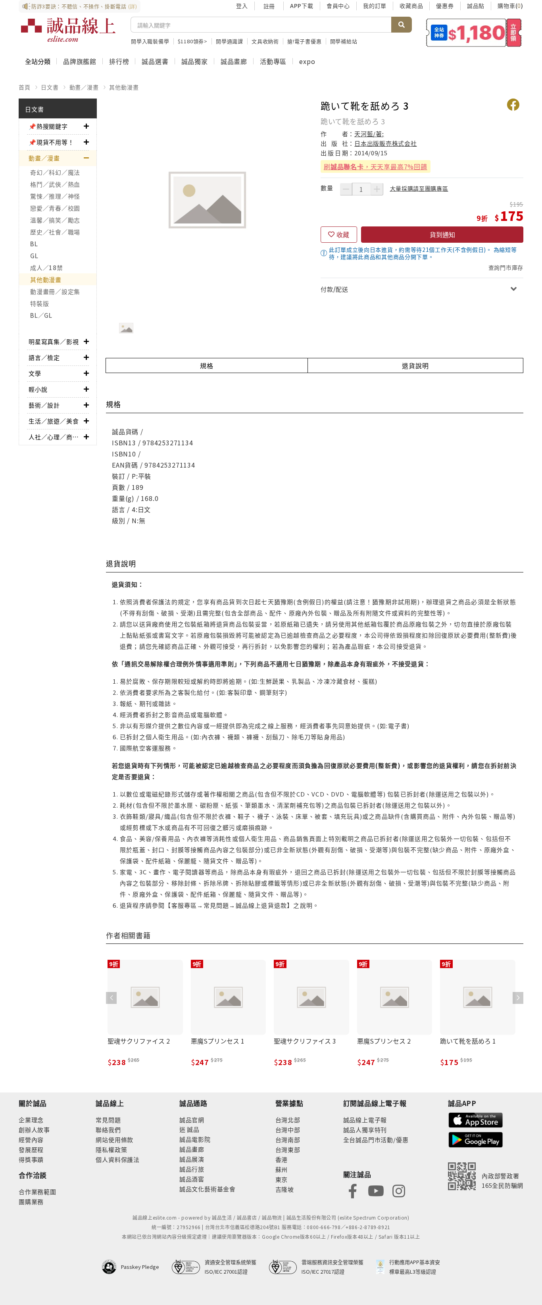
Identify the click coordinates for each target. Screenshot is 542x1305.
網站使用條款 (114, 1139)
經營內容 (31, 1139)
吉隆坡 (284, 1189)
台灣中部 (287, 1129)
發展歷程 (31, 1149)
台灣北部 (287, 1120)
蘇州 (281, 1169)
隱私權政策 (111, 1149)
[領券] (474, 32)
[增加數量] (377, 189)
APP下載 (301, 6)
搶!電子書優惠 (304, 41)
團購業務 (31, 1201)
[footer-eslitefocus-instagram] (398, 1190)
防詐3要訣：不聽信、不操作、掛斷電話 (84, 6)
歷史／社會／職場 (55, 232)
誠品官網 (191, 1120)
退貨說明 (415, 365)
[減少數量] (346, 189)
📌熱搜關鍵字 (48, 126)
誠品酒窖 (191, 1179)
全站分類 (37, 61)
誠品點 (475, 6)
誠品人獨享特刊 (365, 1129)
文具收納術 (265, 41)
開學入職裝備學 (150, 41)
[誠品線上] (68, 30)
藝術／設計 (44, 405)
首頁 (25, 87)
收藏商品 (411, 6)
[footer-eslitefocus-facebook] (352, 1190)
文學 (35, 373)
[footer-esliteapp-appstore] (476, 1119)
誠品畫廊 (234, 61)
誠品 (193, 1129)
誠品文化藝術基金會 (207, 1189)
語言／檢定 (44, 357)
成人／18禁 (46, 267)
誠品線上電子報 (365, 1120)
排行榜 (119, 61)
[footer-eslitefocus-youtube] (375, 1190)
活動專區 (273, 61)
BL (34, 244)
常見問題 (108, 1120)
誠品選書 (155, 61)
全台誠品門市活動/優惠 (376, 1139)
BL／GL (41, 315)
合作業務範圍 (37, 1191)
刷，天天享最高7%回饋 (375, 166)
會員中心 (338, 6)
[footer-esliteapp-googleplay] (476, 1139)
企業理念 (31, 1120)
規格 (206, 365)
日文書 (49, 87)
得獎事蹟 (31, 1159)
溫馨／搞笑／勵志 (55, 220)
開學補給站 (343, 41)
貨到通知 (442, 234)
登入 (242, 6)
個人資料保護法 (118, 1159)
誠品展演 (191, 1159)
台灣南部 (287, 1139)
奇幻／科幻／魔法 (55, 172)
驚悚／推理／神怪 (55, 196)
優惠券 (445, 6)
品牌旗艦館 (79, 61)
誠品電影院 (195, 1139)
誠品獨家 (194, 61)
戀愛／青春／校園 (55, 208)
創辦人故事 (34, 1129)
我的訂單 (374, 6)
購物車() (510, 6)
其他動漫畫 (123, 87)
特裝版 (39, 303)
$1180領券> (193, 41)
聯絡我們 (108, 1129)
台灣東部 (287, 1149)
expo (307, 61)
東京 (281, 1179)
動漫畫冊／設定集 (55, 291)
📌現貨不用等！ (51, 142)
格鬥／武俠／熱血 (55, 184)
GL (34, 255)
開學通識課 (229, 41)
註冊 (269, 6)
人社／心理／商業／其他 (56, 437)
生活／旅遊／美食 (54, 421)
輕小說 (38, 389)
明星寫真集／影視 (54, 341)
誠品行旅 (191, 1169)
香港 (281, 1159)
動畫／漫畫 (84, 87)
